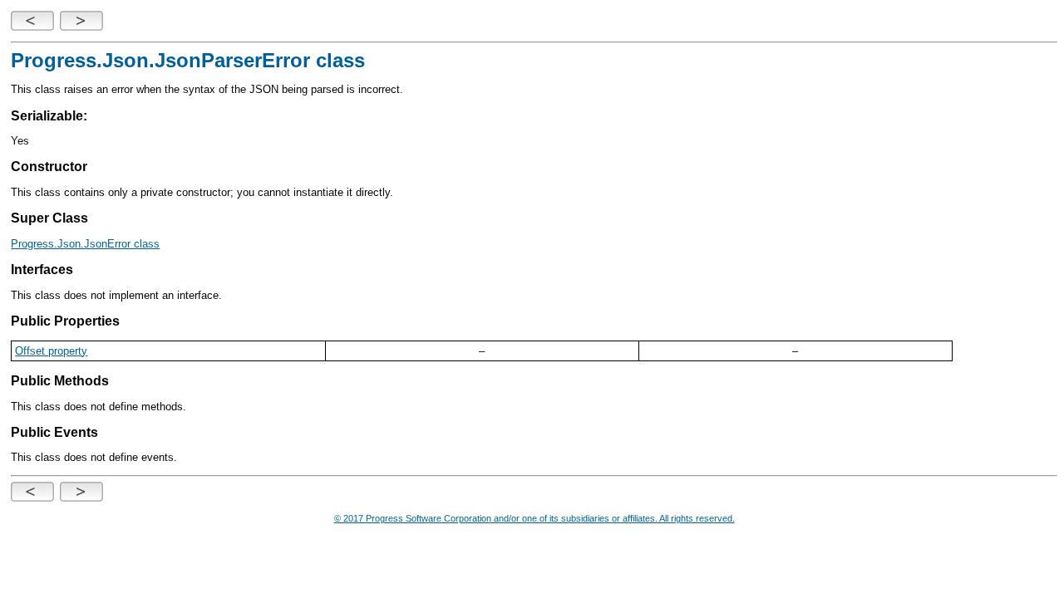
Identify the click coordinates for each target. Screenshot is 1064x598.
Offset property (51, 351)
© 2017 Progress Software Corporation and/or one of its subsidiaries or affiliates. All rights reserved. (534, 518)
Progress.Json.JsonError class (85, 244)
